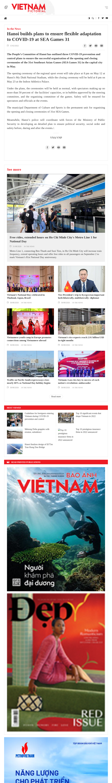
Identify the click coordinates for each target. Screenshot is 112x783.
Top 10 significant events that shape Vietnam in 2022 (88, 414)
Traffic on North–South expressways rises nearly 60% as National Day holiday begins (29, 381)
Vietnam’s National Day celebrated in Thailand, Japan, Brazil (26, 296)
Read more (56, 396)
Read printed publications (25, 462)
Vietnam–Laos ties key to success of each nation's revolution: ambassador (78, 381)
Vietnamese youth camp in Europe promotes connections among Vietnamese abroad (29, 339)
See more (14, 169)
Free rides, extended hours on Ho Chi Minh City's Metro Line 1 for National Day (53, 239)
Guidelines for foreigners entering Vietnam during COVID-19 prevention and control (39, 416)
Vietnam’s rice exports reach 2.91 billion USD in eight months (81, 339)
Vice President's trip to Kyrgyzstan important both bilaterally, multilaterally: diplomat (81, 296)
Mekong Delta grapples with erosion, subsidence (37, 430)
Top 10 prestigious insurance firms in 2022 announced (88, 430)
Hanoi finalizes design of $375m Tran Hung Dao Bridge (39, 446)
